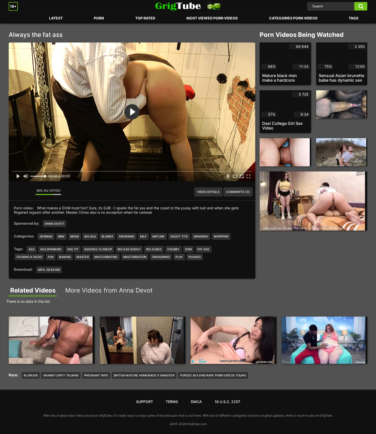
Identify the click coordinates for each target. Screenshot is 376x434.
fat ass (203, 249)
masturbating (106, 257)
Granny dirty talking (61, 375)
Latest (56, 18)
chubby (173, 249)
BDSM (74, 236)
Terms (172, 401)
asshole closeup (98, 249)
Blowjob (31, 375)
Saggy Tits (179, 236)
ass (32, 249)
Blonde (107, 236)
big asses (154, 249)
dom (188, 249)
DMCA (196, 401)
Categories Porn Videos (293, 18)
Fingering (127, 236)
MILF (143, 236)
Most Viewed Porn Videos (212, 18)
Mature (158, 236)
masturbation (135, 257)
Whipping (221, 236)
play (179, 257)
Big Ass (90, 236)
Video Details (208, 192)
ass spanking (51, 249)
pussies (195, 257)
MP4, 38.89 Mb (49, 270)
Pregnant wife (96, 375)
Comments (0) (238, 192)
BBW (61, 236)
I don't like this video (28, 192)
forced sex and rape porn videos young (213, 375)
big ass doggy (129, 249)
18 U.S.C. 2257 (227, 401)
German (46, 236)
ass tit (73, 249)
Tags (353, 18)
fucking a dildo (29, 257)
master (82, 257)
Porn (18, 18)
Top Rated (145, 18)
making (65, 257)
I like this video (16, 192)
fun (51, 257)
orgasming (161, 257)
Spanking (201, 236)
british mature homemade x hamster (144, 375)
